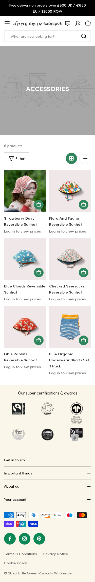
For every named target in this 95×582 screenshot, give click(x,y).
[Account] (78, 23)
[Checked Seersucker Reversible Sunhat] (70, 259)
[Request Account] (68, 23)
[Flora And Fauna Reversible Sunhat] (70, 191)
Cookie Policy (15, 562)
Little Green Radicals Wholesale (44, 572)
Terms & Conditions (20, 553)
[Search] (84, 36)
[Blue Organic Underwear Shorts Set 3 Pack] (70, 327)
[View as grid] (71, 158)
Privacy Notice (55, 553)
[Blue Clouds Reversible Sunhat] (25, 259)
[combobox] (47, 36)
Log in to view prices (22, 231)
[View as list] (85, 158)
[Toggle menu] (7, 23)
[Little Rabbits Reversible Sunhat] (25, 327)
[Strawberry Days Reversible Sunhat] (25, 191)
